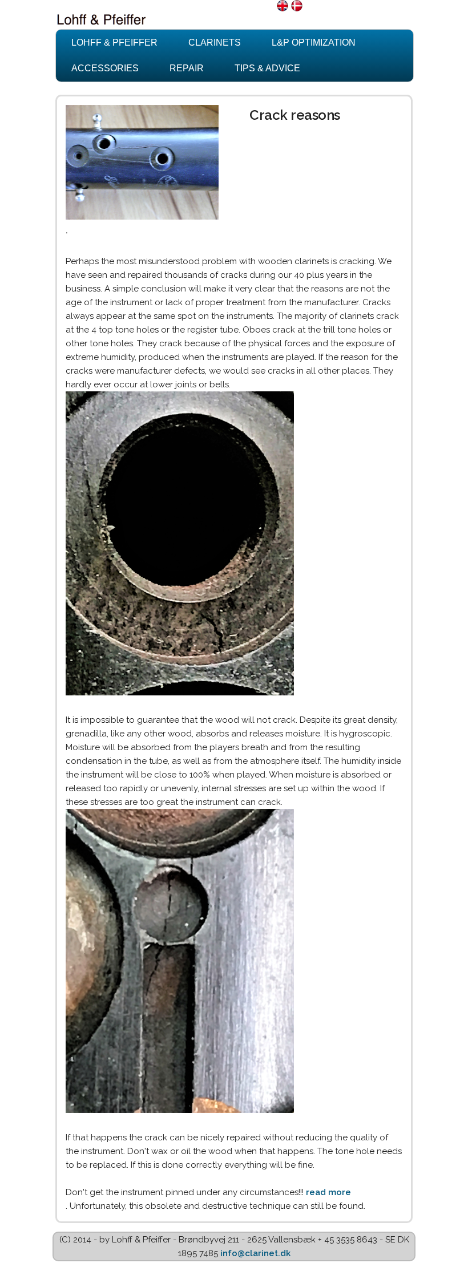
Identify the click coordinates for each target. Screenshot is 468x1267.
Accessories (105, 68)
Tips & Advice (267, 68)
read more (328, 1192)
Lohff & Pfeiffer (114, 42)
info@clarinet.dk (255, 1253)
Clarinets (214, 42)
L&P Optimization (314, 42)
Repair (187, 68)
